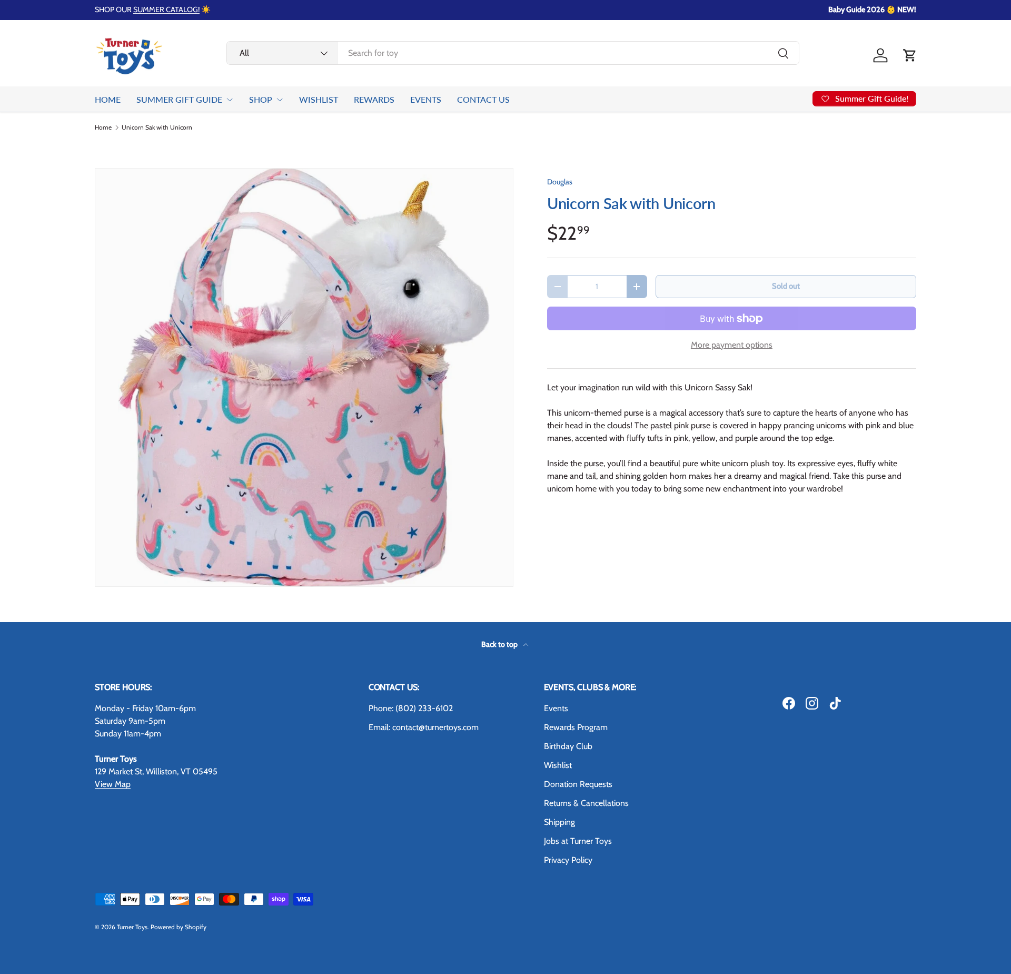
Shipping (559, 822)
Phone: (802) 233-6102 (411, 708)
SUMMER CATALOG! (166, 9)
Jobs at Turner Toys (578, 841)
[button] (909, 55)
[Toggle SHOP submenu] (279, 99)
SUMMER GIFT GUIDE (179, 99)
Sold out (786, 286)
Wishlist (558, 765)
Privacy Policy (568, 860)
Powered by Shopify (178, 927)
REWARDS (374, 99)
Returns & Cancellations (586, 803)
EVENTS (425, 99)
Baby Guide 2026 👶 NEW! (872, 9)
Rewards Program (576, 727)
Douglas (559, 181)
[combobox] (513, 53)
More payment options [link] (731, 345)
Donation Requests (578, 784)
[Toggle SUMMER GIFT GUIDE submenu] (229, 99)
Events (556, 708)
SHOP (260, 99)
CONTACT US (483, 99)
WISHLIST (318, 99)
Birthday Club (568, 746)
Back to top (500, 644)
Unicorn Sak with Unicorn (157, 127)
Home (103, 127)
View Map (113, 784)
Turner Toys (132, 927)
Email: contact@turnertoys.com (424, 727)
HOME (108, 99)
